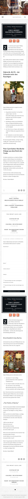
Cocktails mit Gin (14, 218)
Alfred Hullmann (18, 34)
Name (4, 263)
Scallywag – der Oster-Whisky (14, 224)
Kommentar (6, 246)
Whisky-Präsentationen (17, 26)
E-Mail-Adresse (6, 268)
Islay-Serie (11, 491)
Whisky (9, 26)
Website (4, 274)
